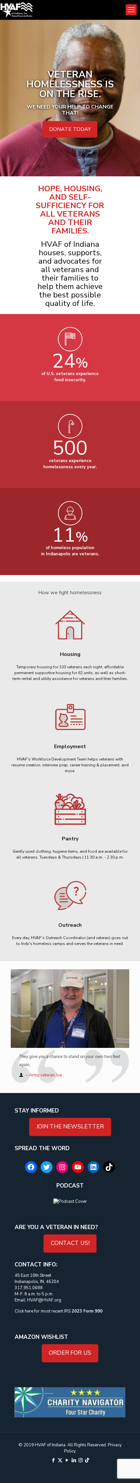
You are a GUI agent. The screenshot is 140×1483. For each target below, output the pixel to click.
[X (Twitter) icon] (60, 1460)
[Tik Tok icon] (87, 1460)
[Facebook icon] (53, 1460)
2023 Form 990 (87, 1311)
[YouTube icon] (66, 1460)
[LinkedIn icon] (73, 1460)
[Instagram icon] (80, 1460)
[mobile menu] (131, 9)
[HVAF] (16, 10)
